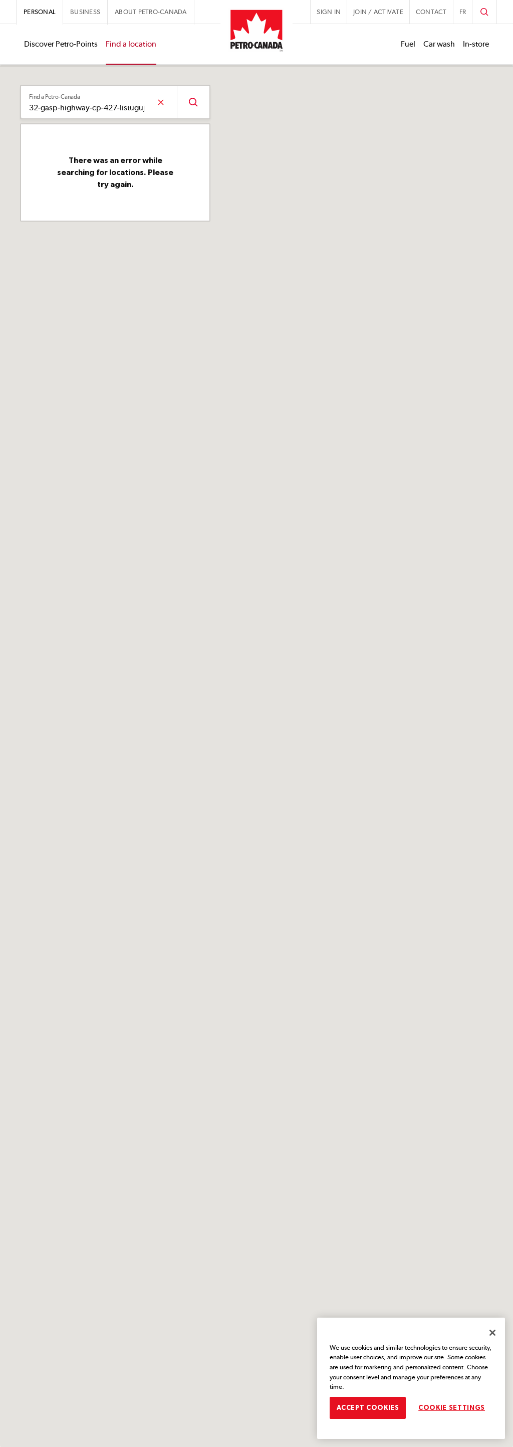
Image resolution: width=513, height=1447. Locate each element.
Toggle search (484, 12)
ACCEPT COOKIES (368, 1407)
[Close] (492, 1333)
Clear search (160, 102)
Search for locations (193, 102)
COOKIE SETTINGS (451, 1407)
